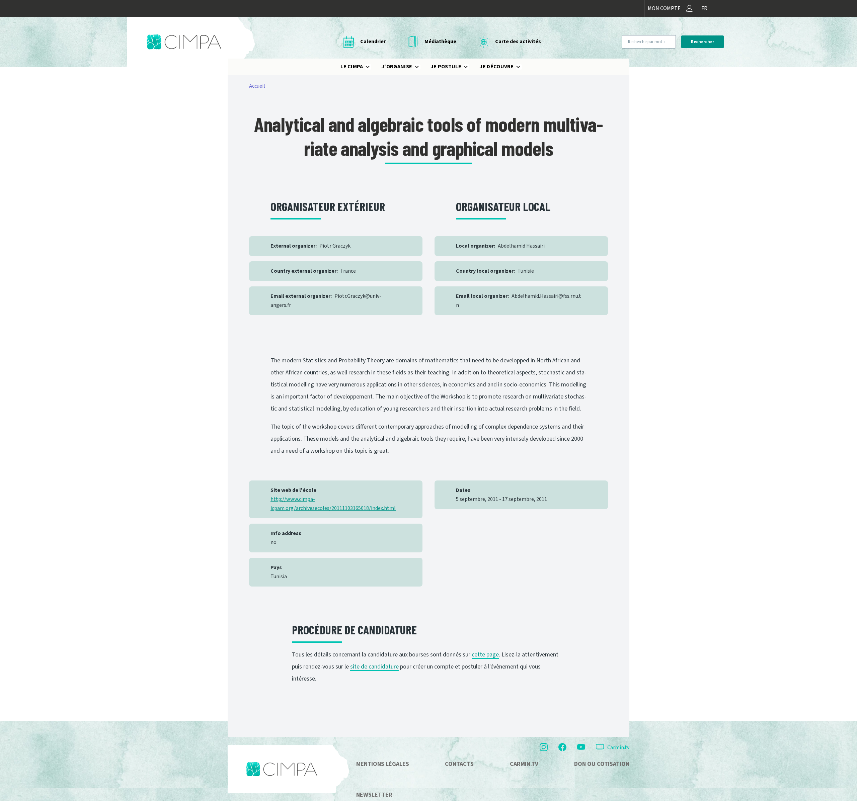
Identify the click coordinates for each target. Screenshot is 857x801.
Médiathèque (440, 41)
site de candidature (374, 666)
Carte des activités (518, 41)
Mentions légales (382, 764)
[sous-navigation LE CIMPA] (371, 67)
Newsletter (374, 795)
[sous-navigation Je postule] (469, 67)
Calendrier (373, 41)
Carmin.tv (618, 747)
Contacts (459, 764)
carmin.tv (524, 764)
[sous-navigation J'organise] (420, 67)
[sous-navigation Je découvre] (522, 67)
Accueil (257, 86)
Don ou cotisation (601, 764)
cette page (485, 654)
